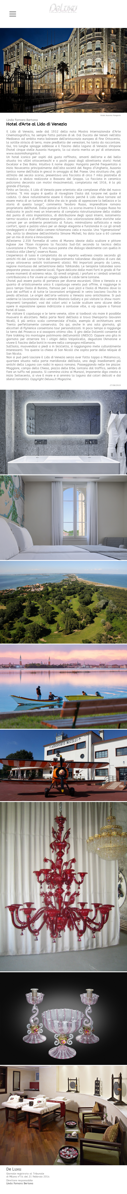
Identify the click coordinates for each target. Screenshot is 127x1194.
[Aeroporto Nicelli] (63, 765)
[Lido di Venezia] (63, 602)
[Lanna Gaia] (63, 1115)
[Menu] (12, 14)
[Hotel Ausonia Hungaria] (63, 70)
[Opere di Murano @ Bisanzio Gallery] (63, 886)
